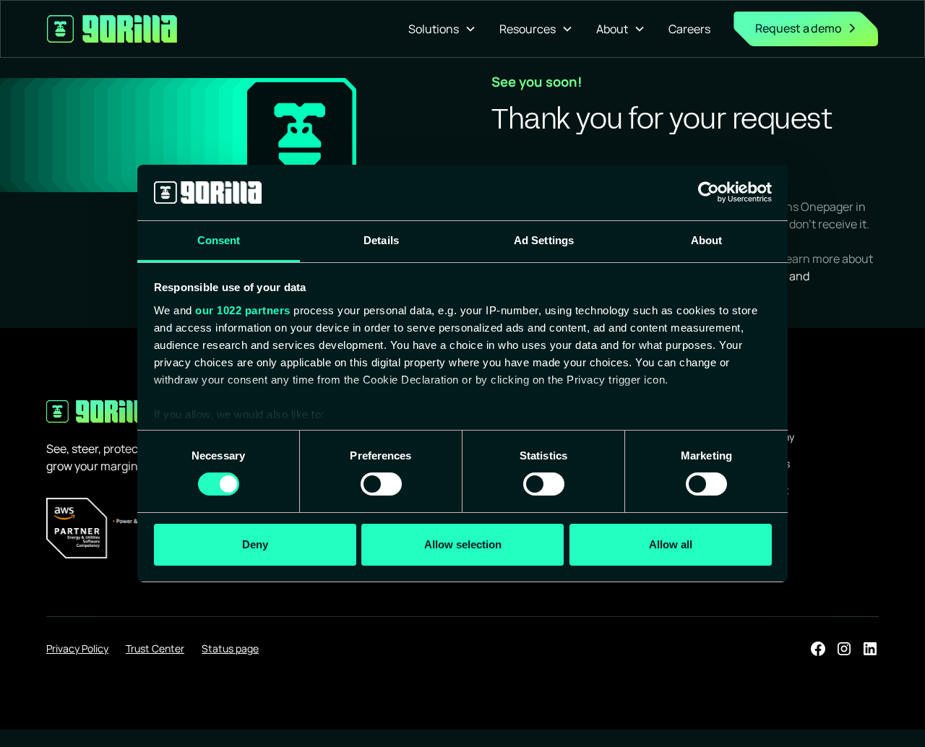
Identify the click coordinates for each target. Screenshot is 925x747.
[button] (442, 29)
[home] (112, 28)
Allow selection (463, 544)
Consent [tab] (219, 240)
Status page (230, 648)
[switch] (381, 484)
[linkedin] (870, 648)
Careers (689, 29)
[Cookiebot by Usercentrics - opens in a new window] (708, 192)
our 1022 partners (243, 310)
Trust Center (155, 648)
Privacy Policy (77, 648)
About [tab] (707, 240)
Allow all (670, 544)
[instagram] (844, 648)
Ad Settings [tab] (544, 240)
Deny (255, 544)
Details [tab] (381, 240)
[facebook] (818, 648)
